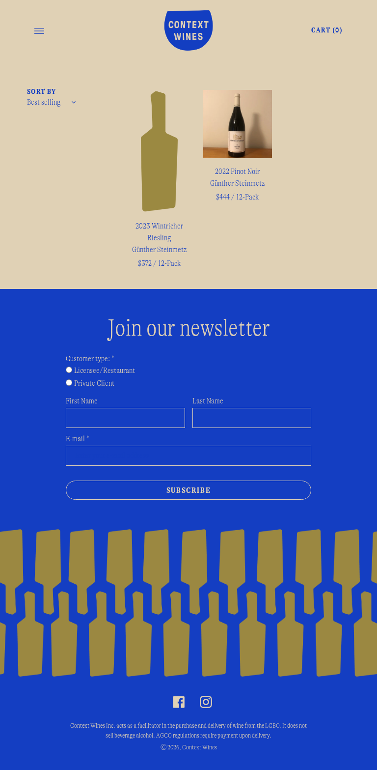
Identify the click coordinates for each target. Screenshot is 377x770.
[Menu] (39, 30)
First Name (82, 401)
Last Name (207, 401)
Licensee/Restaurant (104, 370)
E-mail (77, 439)
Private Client (94, 383)
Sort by (41, 91)
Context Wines (199, 747)
